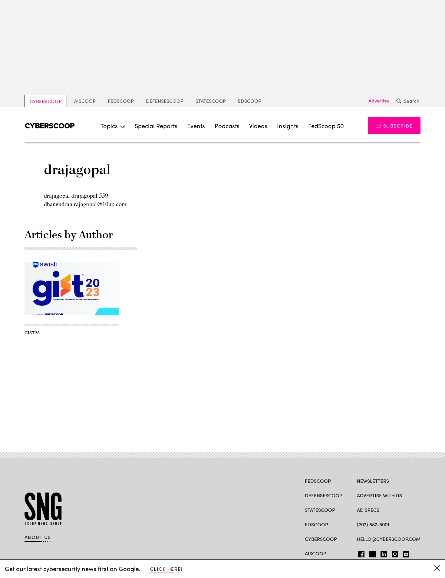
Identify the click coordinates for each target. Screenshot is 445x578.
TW (371, 553)
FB (360, 553)
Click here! (166, 569)
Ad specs (368, 510)
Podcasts (227, 126)
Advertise (378, 101)
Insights (287, 126)
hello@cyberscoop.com (388, 539)
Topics (109, 126)
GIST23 (32, 333)
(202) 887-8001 (373, 524)
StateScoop (211, 101)
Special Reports (156, 126)
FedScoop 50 (326, 126)
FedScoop (121, 101)
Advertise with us (379, 495)
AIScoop (85, 101)
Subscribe (398, 125)
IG (393, 553)
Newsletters (373, 481)
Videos (258, 126)
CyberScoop (46, 101)
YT (404, 553)
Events (196, 126)
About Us (38, 537)
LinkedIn (383, 553)
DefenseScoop (164, 101)
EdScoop (249, 101)
